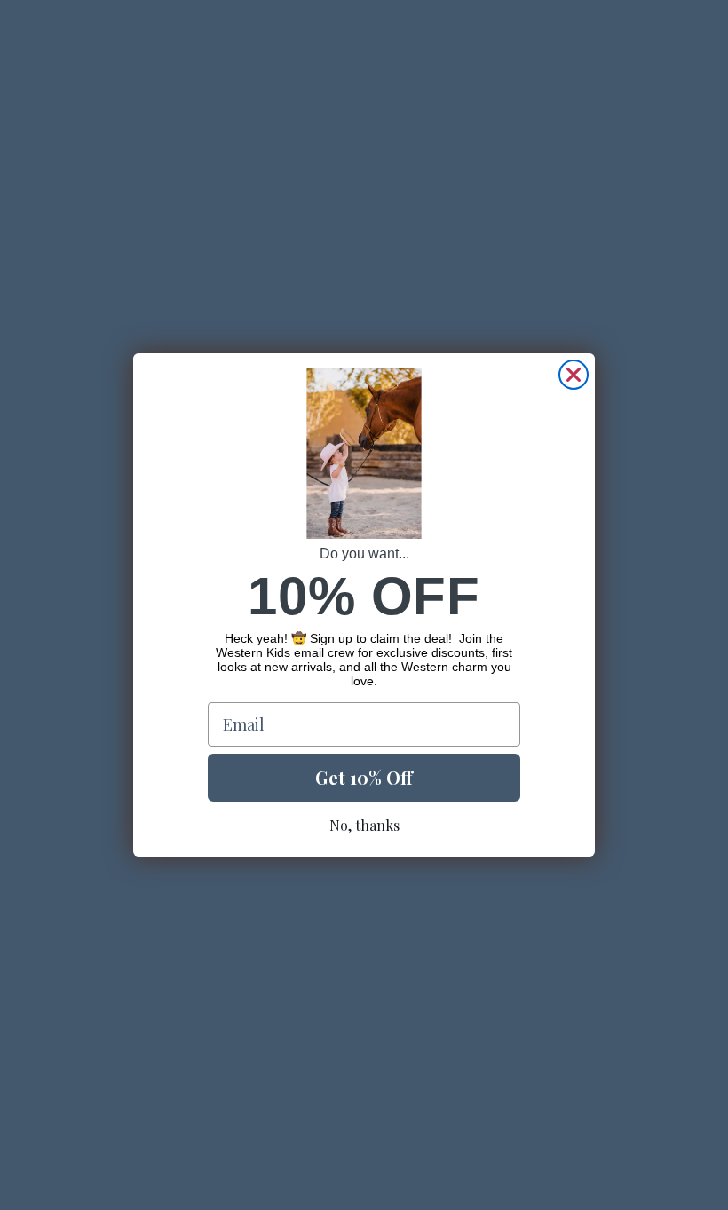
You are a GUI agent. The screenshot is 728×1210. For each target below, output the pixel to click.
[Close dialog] (573, 374)
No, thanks (364, 825)
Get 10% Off (364, 777)
